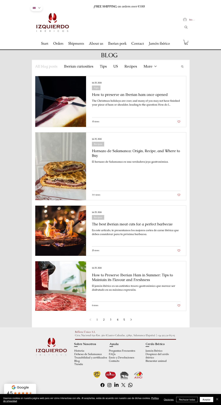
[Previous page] (90, 320)
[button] (186, 42)
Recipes (130, 66)
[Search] (186, 27)
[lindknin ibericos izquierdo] (116, 385)
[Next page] (131, 320)
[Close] (217, 399)
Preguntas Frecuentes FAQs (122, 352)
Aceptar (206, 399)
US (115, 66)
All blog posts (46, 66)
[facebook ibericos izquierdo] (102, 385)
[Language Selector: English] (36, 8)
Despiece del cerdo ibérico (157, 355)
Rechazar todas (187, 399)
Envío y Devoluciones (121, 357)
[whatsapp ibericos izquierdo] (130, 385)
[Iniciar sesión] (185, 20)
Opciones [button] (169, 399)
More (148, 66)
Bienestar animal (156, 361)
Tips (103, 66)
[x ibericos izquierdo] (123, 385)
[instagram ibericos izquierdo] (109, 385)
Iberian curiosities (78, 66)
